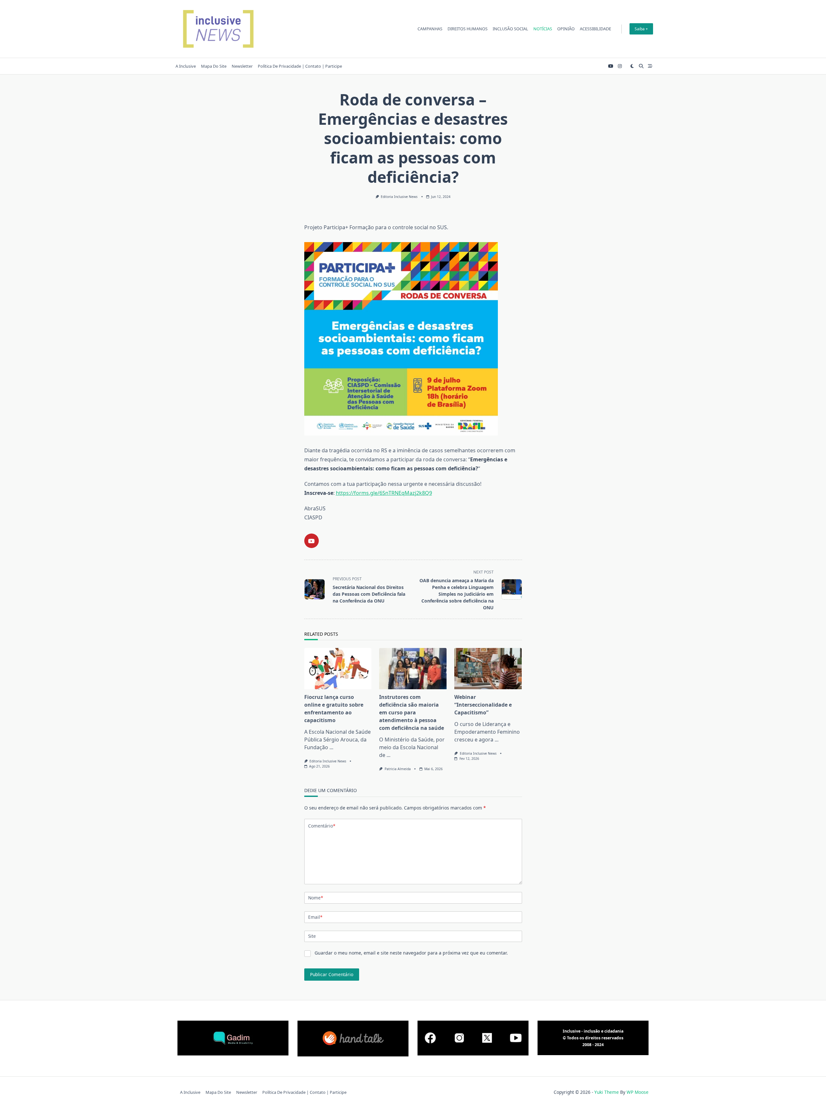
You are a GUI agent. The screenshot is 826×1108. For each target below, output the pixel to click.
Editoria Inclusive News (399, 196)
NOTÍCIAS (542, 29)
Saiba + (641, 29)
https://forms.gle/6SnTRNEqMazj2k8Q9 (384, 492)
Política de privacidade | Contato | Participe (300, 66)
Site (312, 936)
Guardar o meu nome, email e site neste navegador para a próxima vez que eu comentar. (411, 953)
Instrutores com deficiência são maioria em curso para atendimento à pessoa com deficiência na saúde (411, 712)
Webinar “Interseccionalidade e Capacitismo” (483, 704)
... (331, 747)
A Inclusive (186, 66)
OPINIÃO (566, 29)
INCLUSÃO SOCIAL (510, 29)
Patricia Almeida (398, 769)
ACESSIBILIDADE (595, 29)
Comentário (321, 826)
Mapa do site (214, 66)
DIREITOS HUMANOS (468, 29)
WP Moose (638, 1092)
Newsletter (242, 66)
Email (315, 917)
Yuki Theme (606, 1092)
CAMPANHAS (430, 29)
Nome (315, 898)
